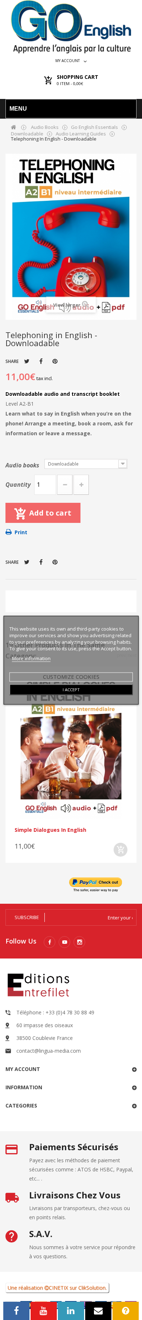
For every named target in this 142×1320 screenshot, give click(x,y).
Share (41, 361)
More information (31, 658)
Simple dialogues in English (50, 829)
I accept (71, 689)
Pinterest (55, 361)
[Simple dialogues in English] (71, 747)
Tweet (27, 361)
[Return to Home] (13, 126)
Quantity (18, 485)
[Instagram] (79, 942)
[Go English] (71, 26)
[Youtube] (64, 942)
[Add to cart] (120, 850)
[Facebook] (49, 942)
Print (21, 532)
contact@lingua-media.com (48, 1050)
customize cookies (71, 676)
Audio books (23, 465)
